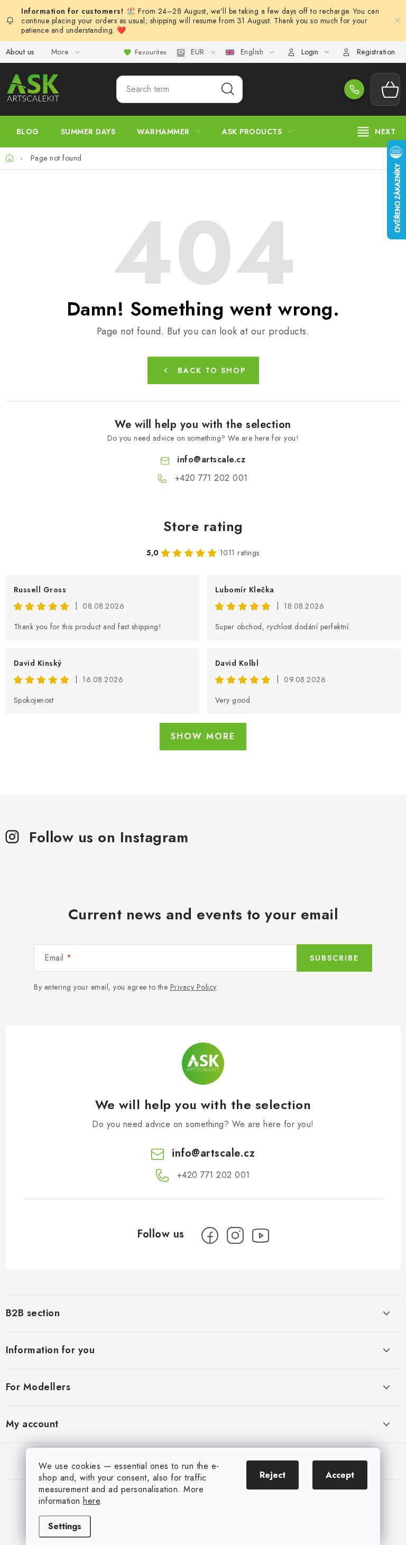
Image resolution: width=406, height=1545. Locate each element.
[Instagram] (235, 1235)
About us (20, 51)
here (91, 1501)
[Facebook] (209, 1235)
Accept (340, 1475)
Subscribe (334, 958)
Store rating (203, 526)
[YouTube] (260, 1235)
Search (228, 89)
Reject (272, 1475)
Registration (376, 51)
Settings (64, 1526)
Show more (203, 736)
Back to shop (212, 370)
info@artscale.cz (211, 459)
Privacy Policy (193, 987)
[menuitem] (28, 131)
